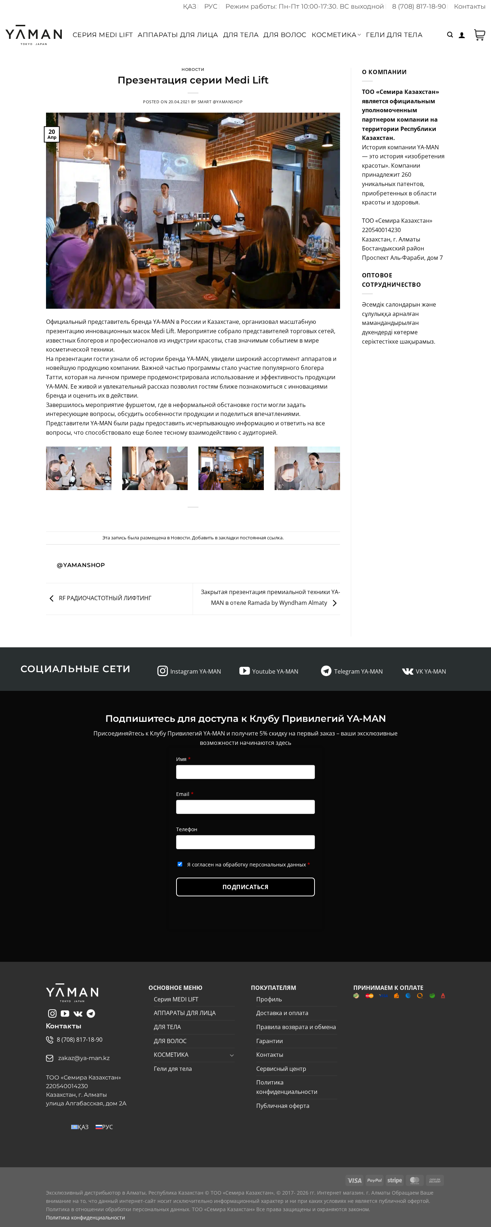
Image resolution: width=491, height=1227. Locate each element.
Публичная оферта (282, 1106)
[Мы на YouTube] (244, 672)
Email (185, 794)
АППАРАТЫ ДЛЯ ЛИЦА (178, 35)
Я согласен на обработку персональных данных (248, 864)
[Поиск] (450, 35)
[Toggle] (232, 1055)
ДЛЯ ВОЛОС (284, 35)
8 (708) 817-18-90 (419, 6)
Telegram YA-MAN (358, 671)
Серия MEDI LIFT (103, 35)
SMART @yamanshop (220, 101)
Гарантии (269, 1041)
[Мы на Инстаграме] (162, 672)
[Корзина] (478, 35)
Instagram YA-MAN (195, 671)
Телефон (186, 829)
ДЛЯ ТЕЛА (241, 35)
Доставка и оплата (282, 1013)
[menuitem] (189, 6)
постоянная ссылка (261, 537)
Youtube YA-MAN (275, 671)
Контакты (470, 6)
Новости (193, 69)
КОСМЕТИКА (334, 35)
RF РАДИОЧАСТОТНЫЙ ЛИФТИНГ (104, 598)
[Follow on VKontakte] (407, 672)
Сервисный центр (281, 1069)
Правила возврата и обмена (296, 1027)
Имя (183, 759)
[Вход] (461, 35)
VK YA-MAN (431, 671)
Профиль (269, 999)
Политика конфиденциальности (286, 1087)
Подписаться (245, 887)
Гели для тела (394, 35)
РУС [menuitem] (107, 1127)
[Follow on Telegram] (326, 672)
